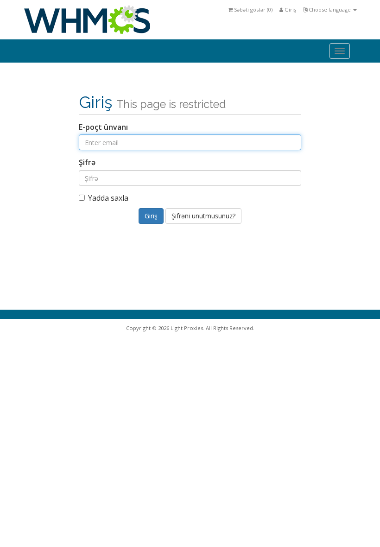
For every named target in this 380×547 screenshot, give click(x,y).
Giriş (289, 9)
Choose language (329, 9)
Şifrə (87, 162)
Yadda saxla (108, 198)
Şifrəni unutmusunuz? (203, 215)
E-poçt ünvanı (103, 127)
